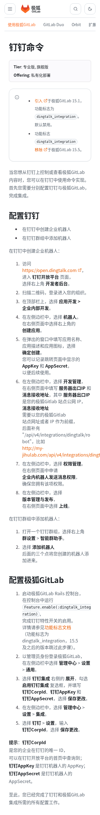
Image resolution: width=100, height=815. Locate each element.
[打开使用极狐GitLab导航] (10, 8)
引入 (38, 100)
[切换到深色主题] (90, 8)
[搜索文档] (75, 8)
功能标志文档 (57, 627)
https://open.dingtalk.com (49, 270)
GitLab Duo (53, 24)
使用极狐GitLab (22, 24)
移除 (38, 149)
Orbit (76, 24)
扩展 (92, 24)
